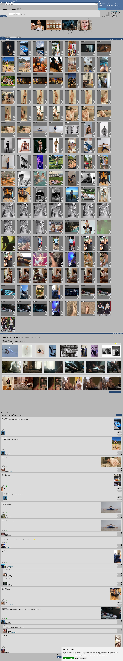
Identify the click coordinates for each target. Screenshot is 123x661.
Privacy (117, 5)
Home (101, 2)
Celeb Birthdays (110, 7)
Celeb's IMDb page (115, 11)
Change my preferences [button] (80, 658)
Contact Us (117, 9)
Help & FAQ (117, 2)
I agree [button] (65, 658)
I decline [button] (71, 658)
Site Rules (109, 2)
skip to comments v (117, 333)
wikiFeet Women (102, 8)
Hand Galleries (110, 9)
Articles (108, 3)
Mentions (101, 7)
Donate (116, 3)
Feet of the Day (110, 5)
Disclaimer (117, 7)
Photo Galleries (102, 3)
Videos (100, 5)
